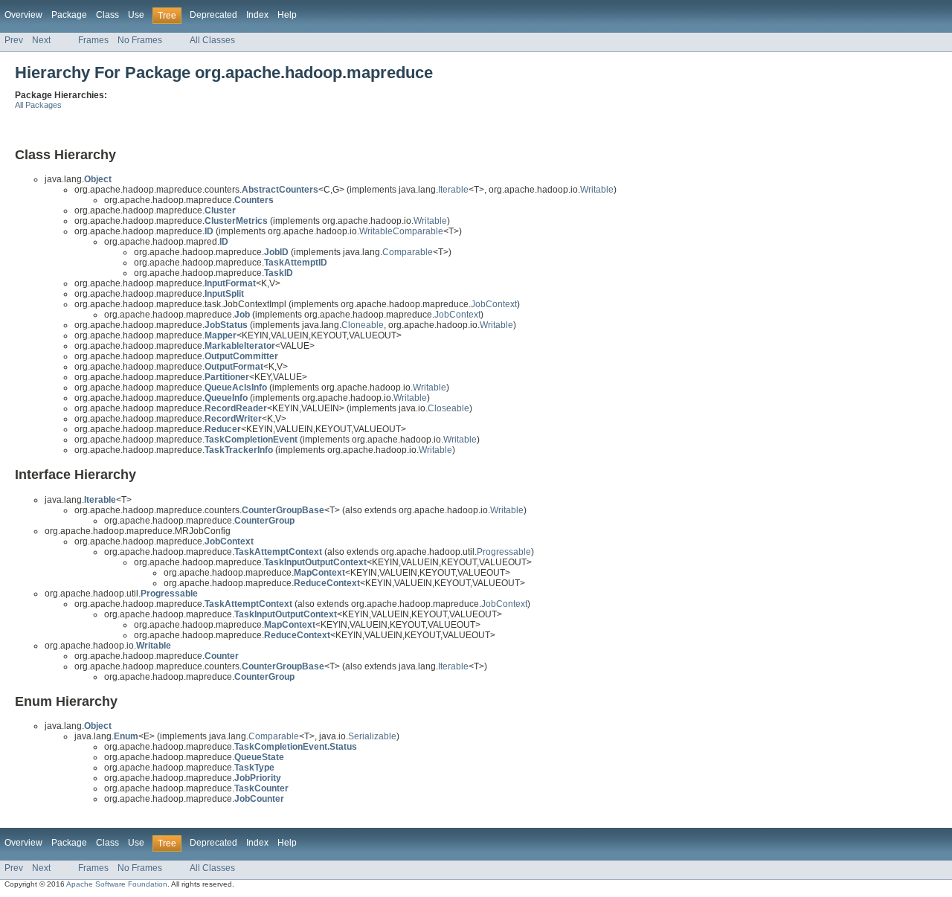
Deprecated (213, 15)
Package (69, 15)
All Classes (212, 40)
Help (287, 15)
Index (257, 15)
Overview (23, 15)
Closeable (448, 408)
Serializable (372, 736)
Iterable (453, 189)
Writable (597, 189)
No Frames (140, 40)
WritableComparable (401, 231)
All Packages (38, 104)
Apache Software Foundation (116, 884)
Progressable (504, 552)
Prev (13, 40)
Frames (93, 40)
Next (41, 40)
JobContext (494, 304)
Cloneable (362, 325)
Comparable (407, 252)
